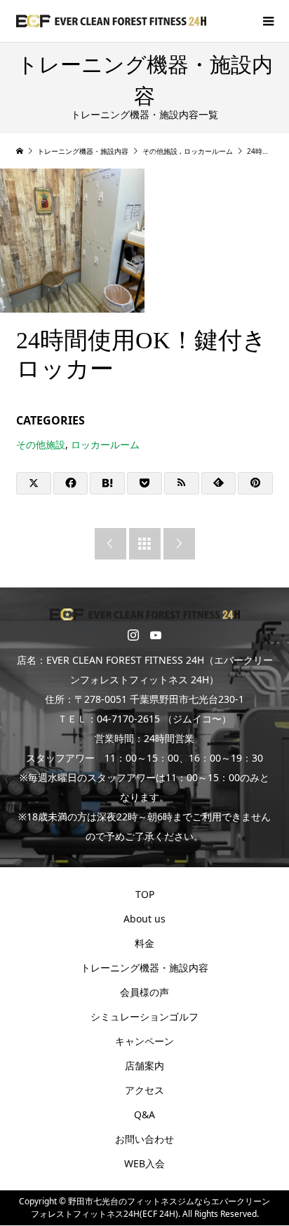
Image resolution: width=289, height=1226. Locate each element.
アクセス (144, 1090)
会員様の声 (144, 992)
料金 (144, 943)
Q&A (144, 1114)
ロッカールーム (105, 444)
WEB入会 (144, 1163)
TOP (144, 894)
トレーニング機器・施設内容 (144, 967)
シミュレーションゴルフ (144, 1016)
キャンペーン (144, 1041)
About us (144, 918)
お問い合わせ (144, 1139)
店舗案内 (144, 1065)
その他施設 (40, 444)
